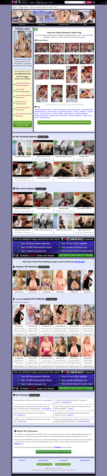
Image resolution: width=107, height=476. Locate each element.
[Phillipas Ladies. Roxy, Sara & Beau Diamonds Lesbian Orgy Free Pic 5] (87, 47)
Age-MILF (75, 111)
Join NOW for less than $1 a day (22, 124)
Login (46, 2)
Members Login (64, 24)
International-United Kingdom (43, 109)
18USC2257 (22, 460)
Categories (39, 2)
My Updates (42, 24)
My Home (22, 24)
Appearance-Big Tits (40, 111)
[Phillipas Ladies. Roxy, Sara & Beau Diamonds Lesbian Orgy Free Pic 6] (42, 59)
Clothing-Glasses (69, 113)
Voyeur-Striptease (45, 117)
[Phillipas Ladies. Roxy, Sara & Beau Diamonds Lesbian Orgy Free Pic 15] (86, 74)
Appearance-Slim (52, 111)
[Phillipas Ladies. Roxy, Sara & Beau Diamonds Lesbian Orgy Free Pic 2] (57, 47)
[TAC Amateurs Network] (14, 2)
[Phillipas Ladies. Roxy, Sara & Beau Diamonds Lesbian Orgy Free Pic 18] (56, 93)
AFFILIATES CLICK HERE (44, 464)
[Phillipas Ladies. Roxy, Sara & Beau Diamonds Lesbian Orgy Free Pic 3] (72, 47)
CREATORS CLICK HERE (63, 464)
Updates (32, 2)
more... (83, 37)
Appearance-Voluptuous (65, 111)
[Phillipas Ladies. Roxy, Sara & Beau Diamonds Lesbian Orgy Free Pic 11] (42, 74)
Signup (89, 2)
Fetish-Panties (64, 115)
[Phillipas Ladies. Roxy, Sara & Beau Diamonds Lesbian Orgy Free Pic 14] (71, 74)
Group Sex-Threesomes (75, 115)
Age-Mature (82, 111)
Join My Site (80, 261)
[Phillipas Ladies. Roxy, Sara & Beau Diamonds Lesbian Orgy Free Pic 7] (57, 59)
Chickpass (58, 447)
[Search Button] (84, 2)
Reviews (17, 444)
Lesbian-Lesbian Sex (45, 113)
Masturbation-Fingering (59, 109)
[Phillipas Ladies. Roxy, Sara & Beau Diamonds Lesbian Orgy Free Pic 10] (87, 59)
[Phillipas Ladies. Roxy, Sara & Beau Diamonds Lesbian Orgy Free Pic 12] (57, 74)
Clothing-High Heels (87, 109)
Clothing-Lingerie (54, 115)
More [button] (50, 2)
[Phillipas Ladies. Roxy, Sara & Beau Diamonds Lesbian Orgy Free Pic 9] (72, 59)
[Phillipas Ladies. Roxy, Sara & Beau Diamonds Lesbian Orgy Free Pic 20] (87, 93)
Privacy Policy (64, 460)
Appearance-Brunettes (81, 113)
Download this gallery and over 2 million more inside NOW (64, 122)
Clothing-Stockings (57, 113)
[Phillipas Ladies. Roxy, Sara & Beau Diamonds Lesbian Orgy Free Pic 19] (71, 93)
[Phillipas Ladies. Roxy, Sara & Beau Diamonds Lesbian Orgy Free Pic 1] (42, 47)
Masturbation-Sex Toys (74, 109)
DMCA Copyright (85, 460)
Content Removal (43, 460)
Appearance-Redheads (41, 115)
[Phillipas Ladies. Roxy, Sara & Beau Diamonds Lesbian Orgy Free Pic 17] (42, 93)
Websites (25, 2)
